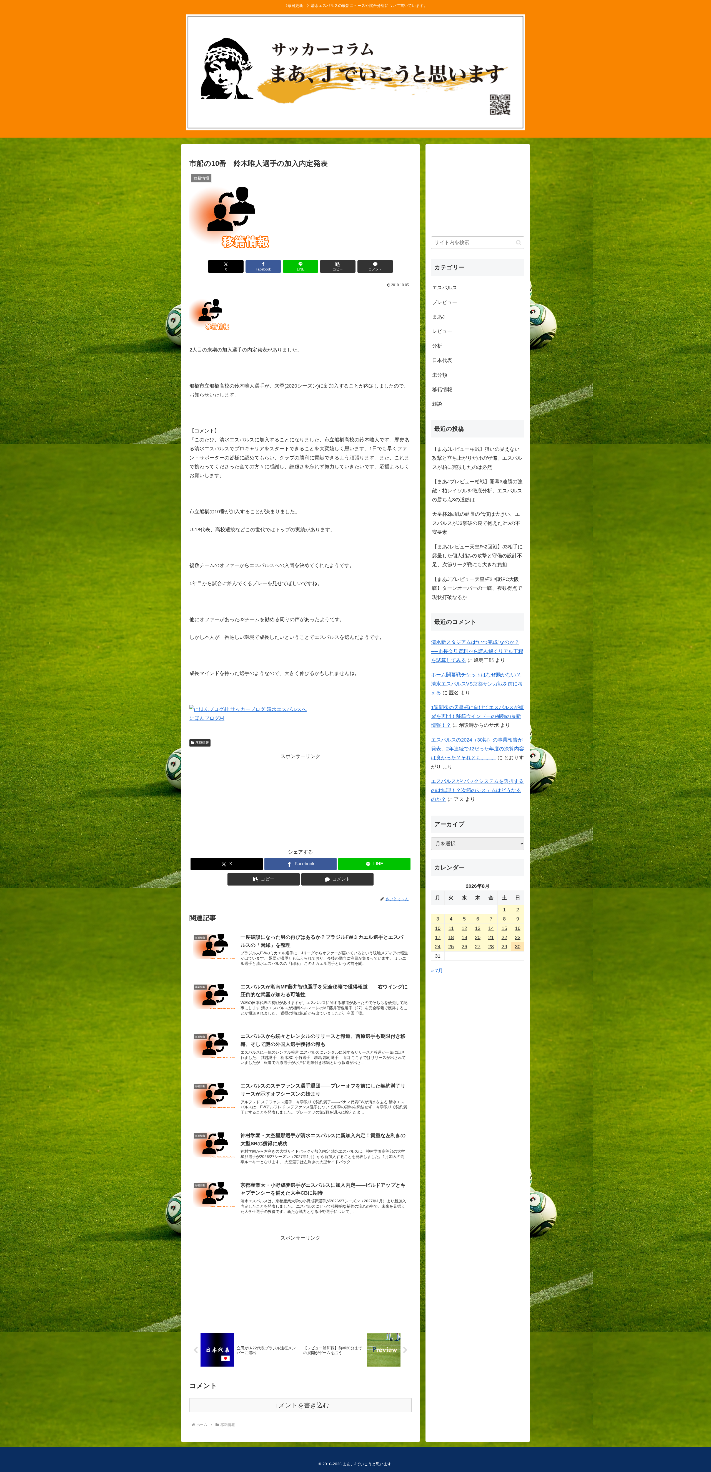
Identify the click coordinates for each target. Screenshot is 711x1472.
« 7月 (437, 970)
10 (437, 928)
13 (477, 928)
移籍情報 (202, 743)
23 (517, 937)
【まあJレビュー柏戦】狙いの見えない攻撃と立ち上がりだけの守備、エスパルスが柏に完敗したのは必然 (477, 458)
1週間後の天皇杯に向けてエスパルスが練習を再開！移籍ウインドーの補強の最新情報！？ (477, 716)
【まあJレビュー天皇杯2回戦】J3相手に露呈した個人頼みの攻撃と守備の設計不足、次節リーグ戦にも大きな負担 (477, 556)
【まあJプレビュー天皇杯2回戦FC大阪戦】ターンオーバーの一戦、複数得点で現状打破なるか (477, 588)
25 (451, 946)
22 (504, 937)
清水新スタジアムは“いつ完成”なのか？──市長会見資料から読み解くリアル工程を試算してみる (477, 651)
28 (491, 946)
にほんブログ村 (206, 718)
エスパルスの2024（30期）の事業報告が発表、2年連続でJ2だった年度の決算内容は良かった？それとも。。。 (477, 749)
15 (504, 928)
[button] (338, 266)
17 (437, 937)
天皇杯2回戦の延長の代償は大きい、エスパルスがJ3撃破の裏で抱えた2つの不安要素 (476, 523)
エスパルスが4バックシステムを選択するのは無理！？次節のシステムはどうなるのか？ (477, 790)
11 (451, 928)
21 (491, 937)
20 (477, 937)
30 (517, 946)
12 (464, 928)
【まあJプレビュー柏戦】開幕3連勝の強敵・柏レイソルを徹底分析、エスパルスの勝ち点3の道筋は (477, 490)
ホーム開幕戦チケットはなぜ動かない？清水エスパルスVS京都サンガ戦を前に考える (477, 683)
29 (504, 946)
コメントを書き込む (300, 1405)
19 (464, 937)
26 (464, 946)
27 (477, 946)
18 (451, 937)
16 (517, 928)
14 (491, 928)
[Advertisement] (300, 799)
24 (437, 946)
